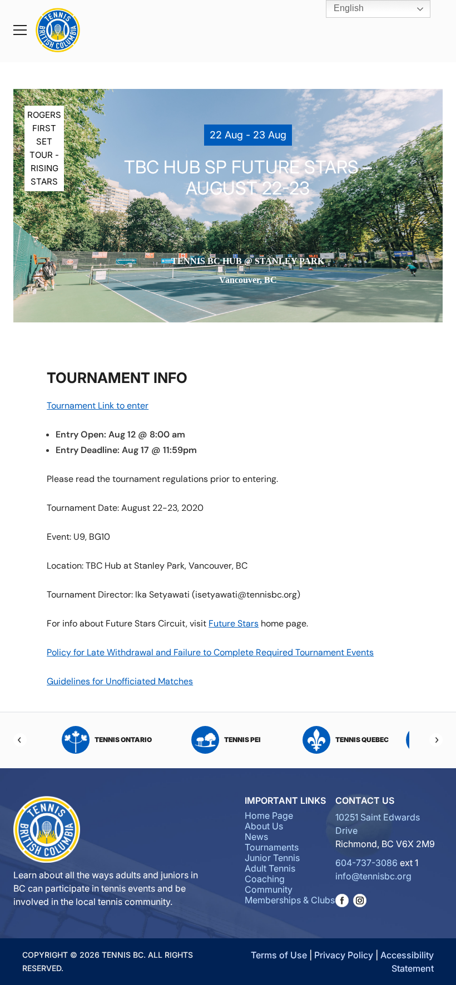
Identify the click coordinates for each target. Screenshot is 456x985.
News (256, 836)
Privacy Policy (343, 955)
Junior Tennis (272, 857)
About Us (264, 826)
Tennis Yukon (385, 739)
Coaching (265, 878)
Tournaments (272, 847)
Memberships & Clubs (290, 900)
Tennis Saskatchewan (266, 739)
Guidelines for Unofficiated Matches (120, 681)
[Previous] (20, 740)
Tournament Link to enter (97, 405)
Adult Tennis (270, 868)
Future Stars (234, 623)
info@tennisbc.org (373, 876)
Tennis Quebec (147, 739)
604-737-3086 (366, 862)
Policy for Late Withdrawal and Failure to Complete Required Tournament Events (210, 652)
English (347, 8)
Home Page (269, 815)
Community (269, 889)
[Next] (436, 740)
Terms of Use (279, 955)
